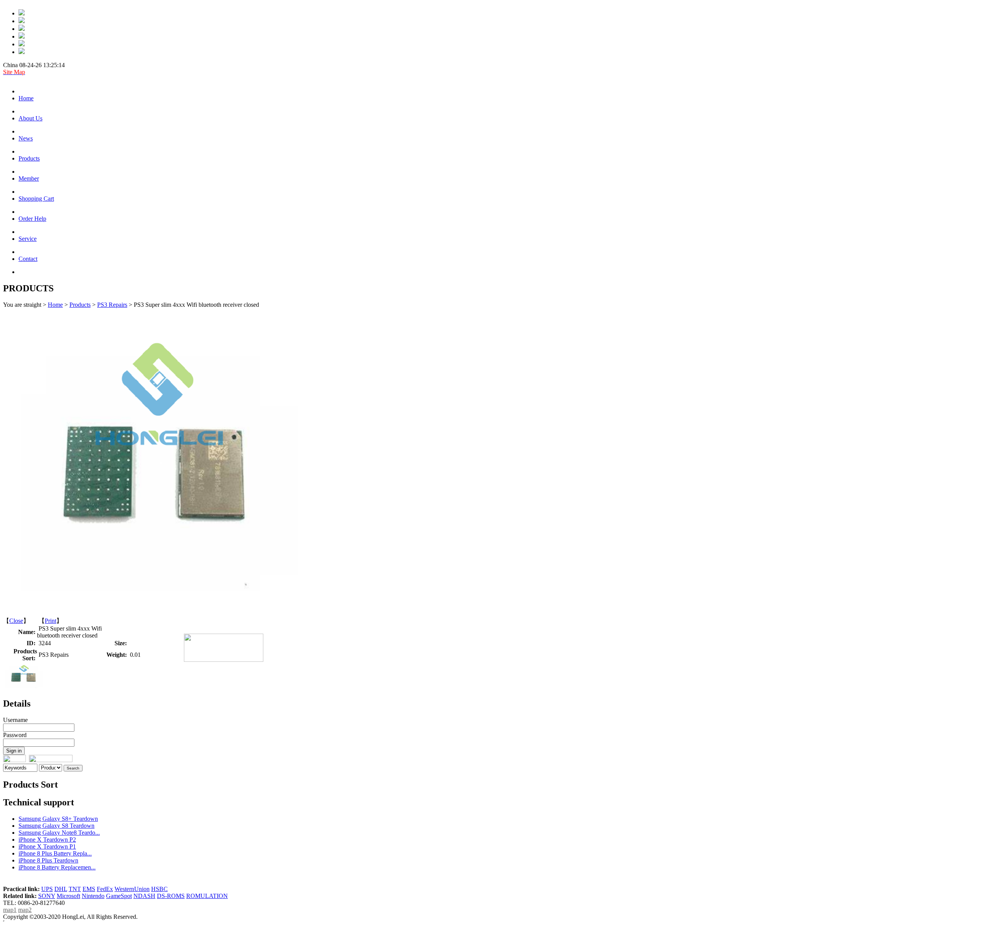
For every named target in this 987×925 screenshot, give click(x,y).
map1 (10, 909)
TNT (75, 889)
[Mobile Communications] (22, 13)
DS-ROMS (171, 896)
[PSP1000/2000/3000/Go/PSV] (22, 28)
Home (26, 98)
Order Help (32, 218)
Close (16, 620)
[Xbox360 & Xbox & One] (22, 44)
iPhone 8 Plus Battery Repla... (55, 853)
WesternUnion (132, 889)
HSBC (159, 889)
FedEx (105, 889)
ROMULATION (207, 896)
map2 (25, 909)
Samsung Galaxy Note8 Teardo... (59, 832)
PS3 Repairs (112, 304)
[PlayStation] (22, 21)
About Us (30, 118)
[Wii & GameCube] (22, 36)
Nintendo (93, 896)
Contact (28, 258)
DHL (60, 889)
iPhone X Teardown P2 (47, 839)
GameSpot (119, 896)
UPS (47, 889)
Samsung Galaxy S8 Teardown (56, 825)
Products (29, 158)
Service (28, 238)
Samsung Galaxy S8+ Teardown (58, 818)
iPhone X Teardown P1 (47, 846)
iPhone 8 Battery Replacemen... (57, 867)
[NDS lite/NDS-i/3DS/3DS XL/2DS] (22, 52)
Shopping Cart (36, 198)
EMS (89, 889)
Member (29, 178)
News (26, 138)
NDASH (144, 896)
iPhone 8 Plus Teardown (48, 860)
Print (50, 620)
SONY (46, 896)
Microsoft (68, 896)
